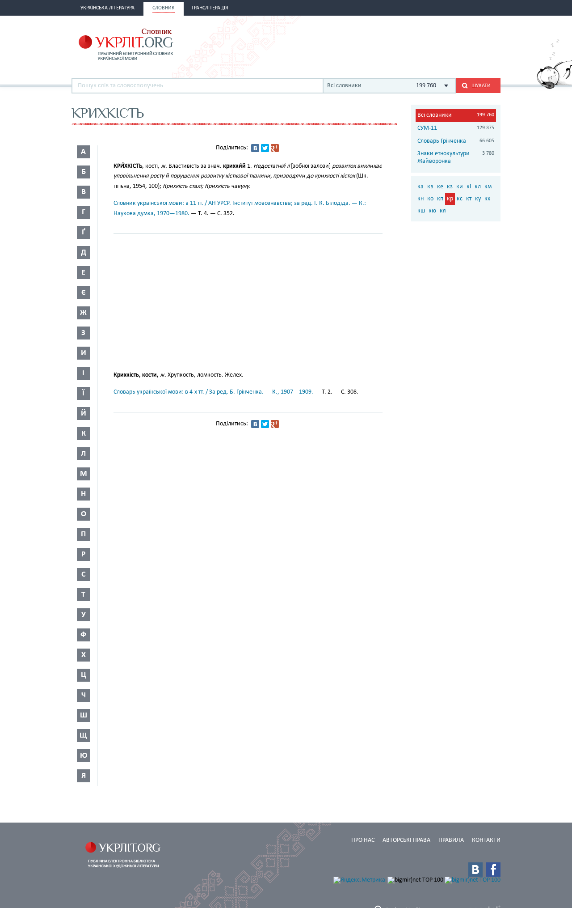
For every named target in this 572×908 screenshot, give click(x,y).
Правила (451, 840)
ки (459, 186)
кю (432, 211)
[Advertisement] (395, 43)
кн (420, 198)
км (488, 186)
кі (469, 186)
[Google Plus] (275, 148)
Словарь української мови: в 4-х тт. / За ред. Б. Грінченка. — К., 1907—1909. (213, 392)
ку (478, 198)
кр (450, 198)
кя (443, 211)
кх (487, 198)
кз (450, 186)
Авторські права (406, 840)
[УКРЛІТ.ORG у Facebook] (493, 869)
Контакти (486, 840)
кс (460, 198)
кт (468, 198)
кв (430, 186)
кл (478, 186)
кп (440, 198)
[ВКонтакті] (255, 148)
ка (420, 186)
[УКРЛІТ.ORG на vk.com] (475, 869)
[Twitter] (265, 148)
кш (421, 211)
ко (430, 198)
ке (440, 186)
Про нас (362, 840)
